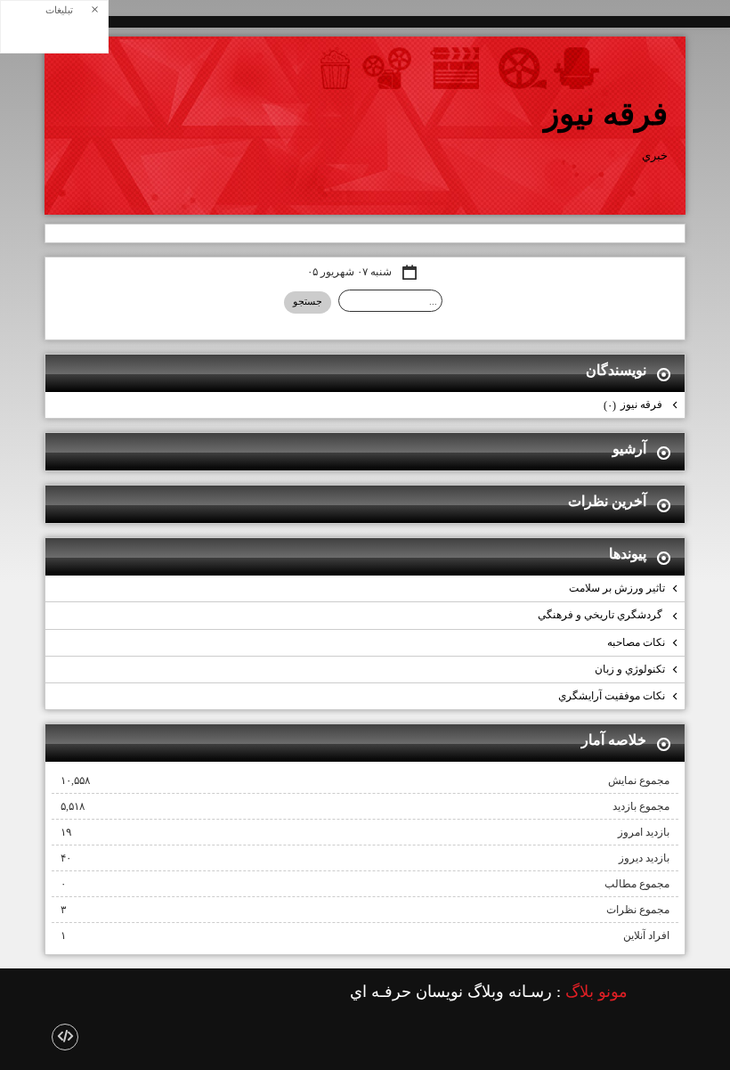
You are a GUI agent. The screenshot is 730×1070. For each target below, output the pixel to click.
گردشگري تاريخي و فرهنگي (601, 615)
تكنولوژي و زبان (630, 669)
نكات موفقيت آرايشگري (611, 696)
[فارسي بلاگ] (659, 993)
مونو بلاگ (596, 992)
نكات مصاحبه (636, 642)
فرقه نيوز (606, 114)
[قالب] (65, 1037)
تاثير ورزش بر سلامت (617, 588)
